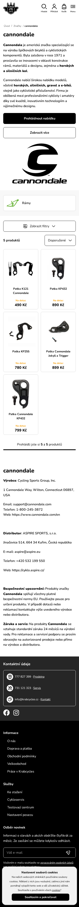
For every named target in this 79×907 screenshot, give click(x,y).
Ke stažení (14, 792)
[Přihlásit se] (68, 853)
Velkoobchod (16, 764)
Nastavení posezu (20, 815)
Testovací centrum (20, 807)
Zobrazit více (39, 132)
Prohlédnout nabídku (39, 118)
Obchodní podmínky (21, 756)
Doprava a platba (19, 748)
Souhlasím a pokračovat (40, 897)
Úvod (7, 26)
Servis (37, 688)
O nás (11, 741)
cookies (56, 890)
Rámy (26, 203)
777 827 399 (23, 677)
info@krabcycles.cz (26, 699)
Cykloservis (15, 799)
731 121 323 (23, 688)
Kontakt (45, 699)
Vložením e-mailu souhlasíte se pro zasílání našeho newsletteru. (38, 865)
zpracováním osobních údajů (56, 863)
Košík (64, 11)
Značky (17, 26)
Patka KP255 (20, 351)
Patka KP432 (58, 289)
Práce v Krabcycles (20, 771)
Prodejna (38, 677)
